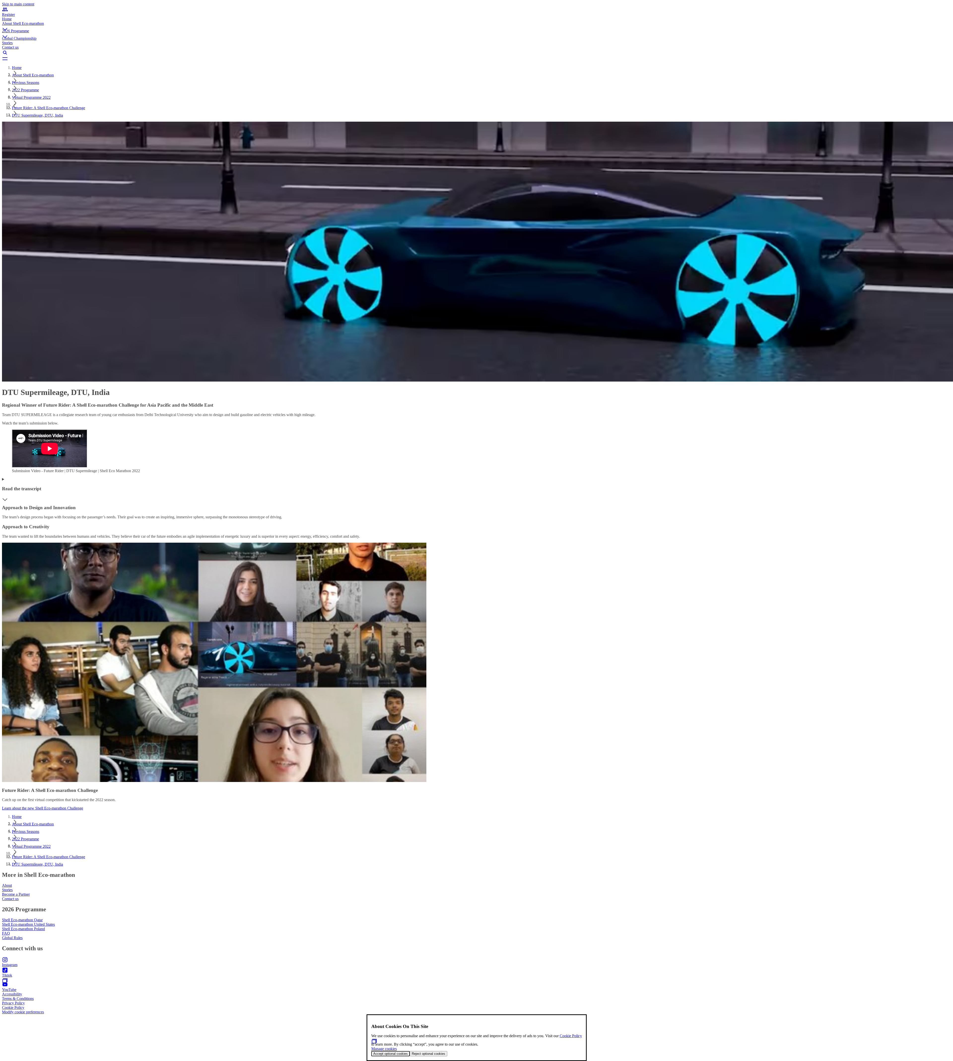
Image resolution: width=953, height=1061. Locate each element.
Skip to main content (18, 4)
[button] (476, 25)
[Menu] (476, 59)
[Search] (476, 53)
